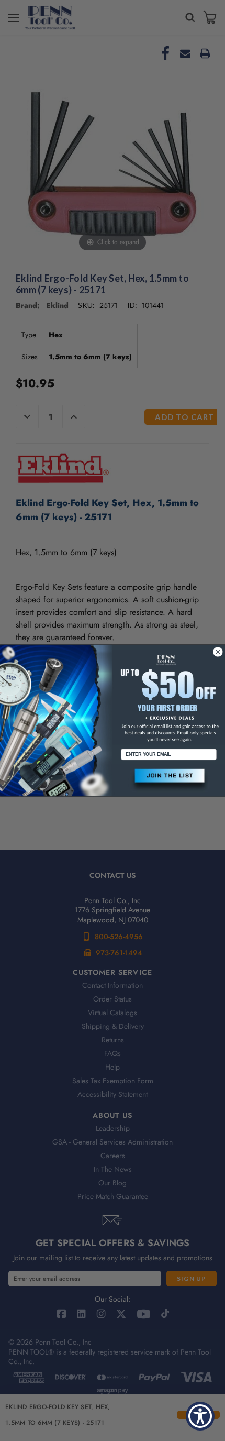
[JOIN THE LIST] (169, 780)
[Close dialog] (218, 652)
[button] (169, 780)
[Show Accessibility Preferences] (200, 1416)
